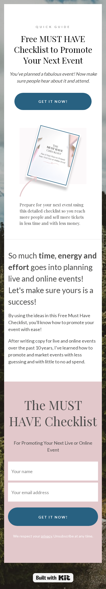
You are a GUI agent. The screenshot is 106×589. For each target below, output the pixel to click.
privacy (46, 536)
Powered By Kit (53, 577)
